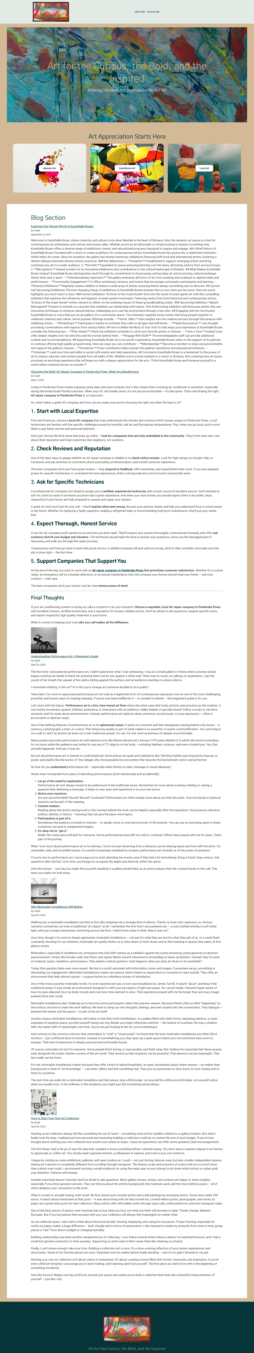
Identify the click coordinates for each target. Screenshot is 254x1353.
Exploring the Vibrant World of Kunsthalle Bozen (62, 226)
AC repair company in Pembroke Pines (117, 570)
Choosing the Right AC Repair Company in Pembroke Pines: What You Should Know (85, 371)
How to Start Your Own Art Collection (55, 1118)
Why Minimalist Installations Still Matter (57, 907)
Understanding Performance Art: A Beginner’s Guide (64, 656)
